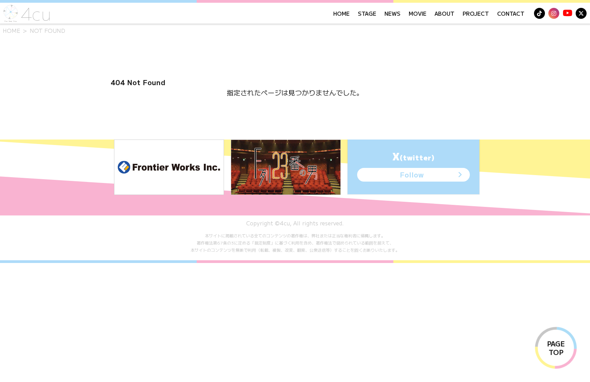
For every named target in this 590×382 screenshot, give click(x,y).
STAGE (367, 13)
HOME (341, 13)
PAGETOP (556, 348)
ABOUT (444, 13)
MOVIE (417, 13)
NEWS (392, 13)
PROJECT (476, 13)
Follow (412, 175)
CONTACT (510, 13)
